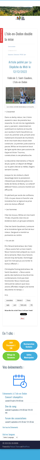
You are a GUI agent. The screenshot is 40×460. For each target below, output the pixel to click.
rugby (7, 305)
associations (9, 300)
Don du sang (10, 406)
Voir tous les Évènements (10, 427)
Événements (16, 54)
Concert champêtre (14, 397)
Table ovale (23, 305)
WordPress (26, 446)
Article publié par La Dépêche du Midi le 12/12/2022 (20, 67)
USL (32, 305)
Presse (28, 300)
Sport (25, 54)
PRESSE (21, 54)
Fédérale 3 (20, 300)
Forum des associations (15, 418)
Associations (10, 54)
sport (15, 305)
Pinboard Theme (15, 446)
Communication (11, 46)
